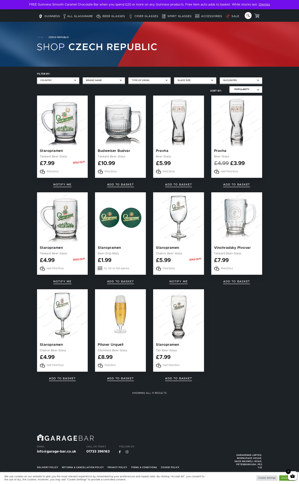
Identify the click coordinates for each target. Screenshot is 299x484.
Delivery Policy (47, 467)
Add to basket (120, 281)
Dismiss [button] (264, 4)
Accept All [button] (287, 478)
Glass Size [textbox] (184, 80)
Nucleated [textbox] (230, 80)
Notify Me (62, 184)
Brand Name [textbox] (94, 80)
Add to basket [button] (120, 184)
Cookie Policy (170, 467)
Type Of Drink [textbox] (141, 80)
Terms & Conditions (144, 467)
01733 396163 (98, 451)
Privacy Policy (117, 467)
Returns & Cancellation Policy (83, 467)
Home (40, 37)
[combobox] (58, 80)
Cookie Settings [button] (267, 478)
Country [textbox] (46, 80)
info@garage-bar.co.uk (56, 451)
